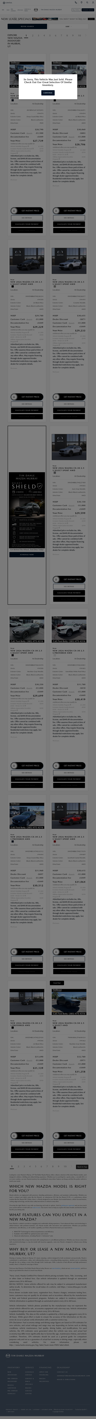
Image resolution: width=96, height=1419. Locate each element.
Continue (47, 93)
